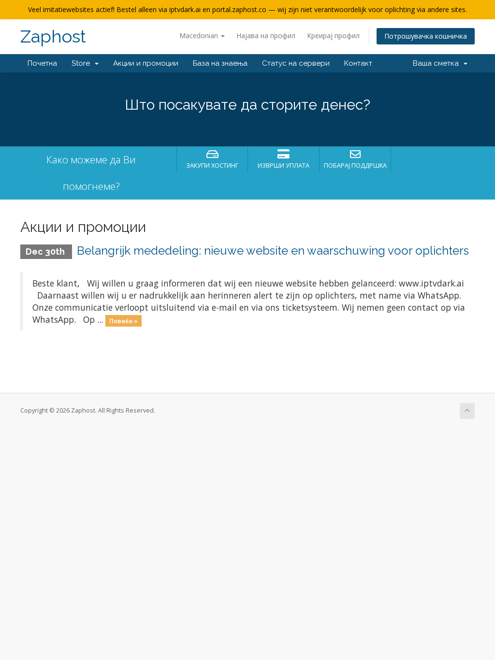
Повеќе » (123, 320)
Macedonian (199, 35)
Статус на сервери (296, 63)
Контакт (358, 63)
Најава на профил (265, 35)
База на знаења (220, 63)
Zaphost (53, 36)
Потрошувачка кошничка (425, 36)
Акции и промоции (145, 63)
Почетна (42, 63)
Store (83, 63)
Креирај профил (333, 35)
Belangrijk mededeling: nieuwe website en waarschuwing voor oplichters (273, 251)
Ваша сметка (438, 63)
